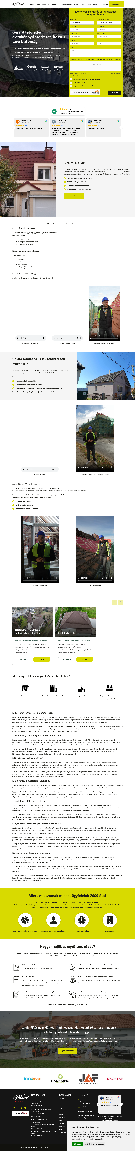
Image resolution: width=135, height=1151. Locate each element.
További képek (23, 659)
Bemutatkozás (66, 4)
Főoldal (31, 4)
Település (73, 40)
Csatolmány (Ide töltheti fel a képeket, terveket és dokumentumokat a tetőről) (95, 59)
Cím (98, 40)
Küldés (115, 93)
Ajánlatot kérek (116, 4)
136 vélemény (82, 140)
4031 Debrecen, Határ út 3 (87, 1100)
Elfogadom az (85, 86)
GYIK (60, 1120)
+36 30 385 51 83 (36, 1106)
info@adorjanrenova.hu (87, 1107)
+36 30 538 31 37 (36, 1116)
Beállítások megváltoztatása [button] (94, 1144)
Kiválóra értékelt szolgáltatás (71, 111)
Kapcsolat (104, 4)
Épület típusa (74, 19)
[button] (121, 127)
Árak (60, 1108)
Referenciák (86, 4)
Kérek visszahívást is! (79, 82)
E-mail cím (101, 26)
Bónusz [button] (55, 4)
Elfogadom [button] (77, 1144)
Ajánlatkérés (63, 1102)
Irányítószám (101, 33)
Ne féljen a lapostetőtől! (85, 1115)
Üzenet (72, 47)
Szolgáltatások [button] (42, 4)
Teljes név (73, 26)
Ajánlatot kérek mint (104, 19)
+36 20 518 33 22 (36, 1135)
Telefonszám (74, 33)
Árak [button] (76, 4)
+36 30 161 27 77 (36, 1129)
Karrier (95, 4)
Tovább (41, 659)
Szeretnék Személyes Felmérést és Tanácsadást (86, 79)
